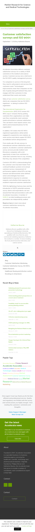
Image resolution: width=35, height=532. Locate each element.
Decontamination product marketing (19, 334)
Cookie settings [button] (27, 526)
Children (14, 371)
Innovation (17, 368)
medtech (11, 368)
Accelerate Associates (12, 366)
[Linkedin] (15, 254)
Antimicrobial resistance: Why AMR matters (18, 349)
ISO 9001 (26, 266)
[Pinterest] (19, 254)
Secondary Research (9, 363)
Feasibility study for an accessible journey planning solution (18, 305)
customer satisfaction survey (20, 99)
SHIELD (5, 197)
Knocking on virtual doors (13, 274)
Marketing (6, 384)
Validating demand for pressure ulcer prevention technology (19, 289)
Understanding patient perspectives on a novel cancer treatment (20, 297)
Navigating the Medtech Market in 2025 (19, 329)
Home (2, 28)
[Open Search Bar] (32, 24)
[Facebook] (4, 254)
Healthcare (6, 368)
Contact (14, 499)
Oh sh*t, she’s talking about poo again (19, 311)
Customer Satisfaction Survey (13, 266)
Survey (20, 378)
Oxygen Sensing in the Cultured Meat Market (19, 341)
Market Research (8, 268)
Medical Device (13, 379)
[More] (22, 254)
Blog (6, 28)
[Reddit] (12, 254)
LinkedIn (19, 371)
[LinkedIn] (10, 485)
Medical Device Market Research (21, 382)
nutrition (5, 378)
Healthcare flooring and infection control (18, 271)
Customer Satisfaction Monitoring (16, 263)
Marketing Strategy (13, 373)
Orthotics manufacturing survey (17, 317)
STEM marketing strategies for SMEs (19, 323)
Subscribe (18, 439)
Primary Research (21, 363)
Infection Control (26, 366)
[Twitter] (17, 248)
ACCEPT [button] (17, 529)
